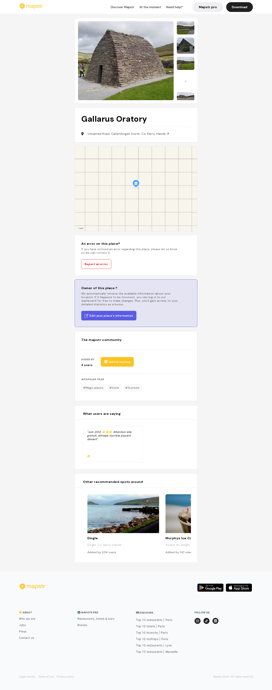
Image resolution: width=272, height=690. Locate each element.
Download (239, 7)
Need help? (174, 7)
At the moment (150, 7)
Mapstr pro (208, 7)
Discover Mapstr (122, 7)
